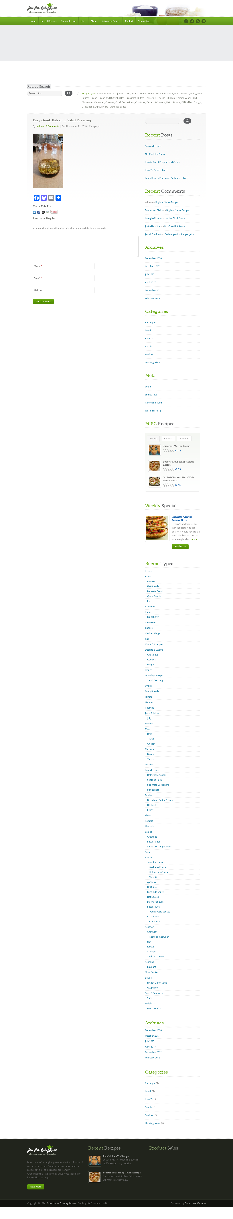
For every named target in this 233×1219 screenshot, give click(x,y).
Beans (143, 93)
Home (33, 21)
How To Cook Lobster (156, 170)
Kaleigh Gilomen (153, 218)
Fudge (150, 664)
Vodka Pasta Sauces (159, 911)
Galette (149, 702)
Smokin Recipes (153, 146)
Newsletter (143, 21)
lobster (151, 946)
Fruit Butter (153, 617)
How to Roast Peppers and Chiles (162, 162)
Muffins (149, 764)
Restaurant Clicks (154, 210)
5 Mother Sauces (105, 93)
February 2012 (152, 298)
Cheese (161, 98)
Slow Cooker (151, 972)
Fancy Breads (152, 691)
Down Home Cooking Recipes (61, 1203)
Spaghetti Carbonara (158, 784)
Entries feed (151, 394)
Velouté (153, 877)
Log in (148, 386)
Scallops (151, 951)
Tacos (150, 759)
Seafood (149, 354)
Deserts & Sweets (156, 102)
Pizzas (148, 815)
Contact (129, 21)
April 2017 (150, 282)
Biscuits (185, 93)
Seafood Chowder (159, 936)
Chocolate (87, 102)
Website (38, 290)
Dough (197, 102)
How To (149, 338)
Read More (180, 546)
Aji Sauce (120, 93)
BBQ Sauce (132, 93)
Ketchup (149, 723)
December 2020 (153, 258)
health (148, 330)
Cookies (109, 102)
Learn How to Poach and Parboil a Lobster (167, 178)
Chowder (99, 102)
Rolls (149, 601)
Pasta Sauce (153, 906)
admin (40, 126)
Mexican (149, 749)
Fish (149, 941)
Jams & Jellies (152, 713)
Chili (195, 98)
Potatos (149, 821)
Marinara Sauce (155, 901)
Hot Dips (149, 707)
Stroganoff (153, 789)
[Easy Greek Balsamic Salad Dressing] (34, 212)
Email (38, 278)
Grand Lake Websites (195, 1203)
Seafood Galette (155, 956)
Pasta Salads (153, 841)
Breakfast (131, 98)
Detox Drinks (173, 102)
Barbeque (150, 322)
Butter (140, 98)
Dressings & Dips (91, 106)
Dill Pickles (186, 102)
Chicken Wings (183, 98)
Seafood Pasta (155, 780)
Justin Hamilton (153, 226)
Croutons (140, 102)
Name (38, 266)
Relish (150, 810)
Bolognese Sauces (156, 775)
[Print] (47, 212)
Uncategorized (153, 362)
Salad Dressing (155, 680)
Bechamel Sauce (164, 93)
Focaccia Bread (155, 591)
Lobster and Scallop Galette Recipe (122, 1172)
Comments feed (153, 402)
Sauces (148, 857)
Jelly (149, 718)
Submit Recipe (68, 21)
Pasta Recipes (152, 770)
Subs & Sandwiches (155, 993)
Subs (149, 998)
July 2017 (149, 274)
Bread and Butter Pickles (111, 98)
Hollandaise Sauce (158, 872)
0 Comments (52, 126)
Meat (147, 729)
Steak (152, 739)
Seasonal (150, 962)
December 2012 (153, 290)
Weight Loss (151, 1003)
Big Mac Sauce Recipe (166, 202)
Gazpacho (152, 987)
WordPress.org (153, 410)
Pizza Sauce (153, 916)
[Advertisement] (116, 57)
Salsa (148, 852)
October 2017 (152, 266)
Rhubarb (149, 826)
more (194, 539)
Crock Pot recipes (124, 102)
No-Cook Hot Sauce (155, 154)
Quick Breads (154, 596)
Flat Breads (153, 586)
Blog (83, 21)
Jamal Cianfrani (153, 234)
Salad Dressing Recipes (159, 846)
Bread (94, 98)
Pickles (148, 795)
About (94, 21)
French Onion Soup (157, 982)
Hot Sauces (153, 897)
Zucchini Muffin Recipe (176, 446)
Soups (148, 977)
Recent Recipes (48, 21)
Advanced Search (111, 21)
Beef (176, 93)
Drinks (104, 106)
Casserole (150, 98)
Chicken (171, 98)
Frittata (148, 696)
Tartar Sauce (153, 921)
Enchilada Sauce (118, 106)
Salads (148, 346)
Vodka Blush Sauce (175, 218)
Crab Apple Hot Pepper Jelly (179, 234)
